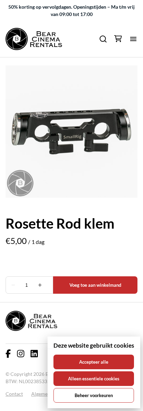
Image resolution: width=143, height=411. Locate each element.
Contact (14, 394)
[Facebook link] (8, 353)
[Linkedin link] (34, 353)
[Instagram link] (20, 353)
